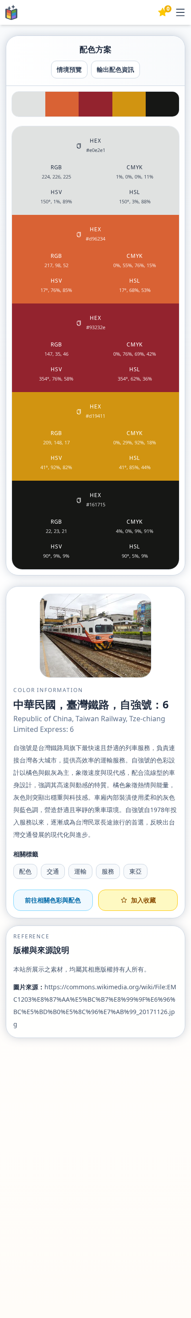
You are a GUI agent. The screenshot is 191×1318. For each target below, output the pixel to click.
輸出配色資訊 (115, 69)
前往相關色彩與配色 (53, 900)
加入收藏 (143, 900)
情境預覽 (69, 69)
